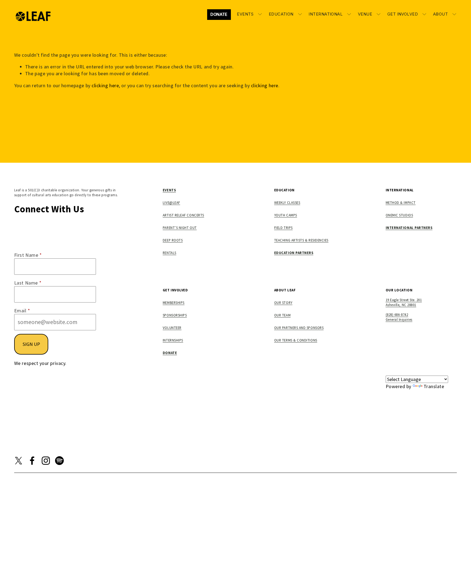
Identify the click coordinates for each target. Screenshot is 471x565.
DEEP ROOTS (173, 240)
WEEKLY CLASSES (287, 202)
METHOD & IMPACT (401, 202)
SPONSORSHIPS (175, 315)
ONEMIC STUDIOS (399, 215)
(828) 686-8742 (397, 314)
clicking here (105, 85)
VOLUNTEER (172, 327)
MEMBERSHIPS (174, 302)
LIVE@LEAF (171, 202)
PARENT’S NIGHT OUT (180, 227)
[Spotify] (59, 460)
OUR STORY (283, 302)
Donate (219, 14)
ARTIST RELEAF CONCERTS (183, 215)
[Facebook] (32, 460)
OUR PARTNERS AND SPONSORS (299, 327)
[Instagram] (45, 460)
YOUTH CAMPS (285, 215)
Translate (434, 386)
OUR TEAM (282, 315)
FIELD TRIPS (283, 227)
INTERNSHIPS (173, 340)
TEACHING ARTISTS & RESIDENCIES (301, 240)
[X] (18, 460)
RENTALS (169, 252)
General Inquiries (399, 319)
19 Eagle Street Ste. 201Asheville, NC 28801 (404, 302)
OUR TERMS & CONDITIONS (295, 340)
